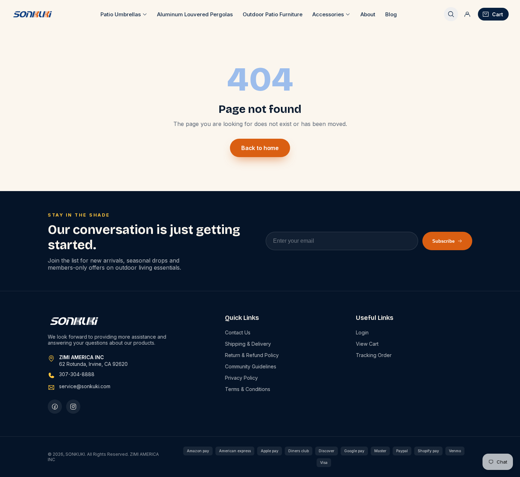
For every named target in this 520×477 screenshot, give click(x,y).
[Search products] (451, 14)
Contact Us (237, 332)
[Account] (467, 14)
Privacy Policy (241, 378)
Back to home (260, 147)
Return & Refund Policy (252, 355)
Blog (391, 14)
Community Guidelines (250, 366)
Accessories (328, 14)
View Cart (367, 344)
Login (362, 332)
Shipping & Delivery (248, 344)
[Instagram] (73, 407)
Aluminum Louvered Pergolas (195, 14)
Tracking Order (374, 355)
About (367, 14)
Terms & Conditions (247, 389)
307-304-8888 (76, 374)
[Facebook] (55, 407)
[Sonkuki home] (32, 14)
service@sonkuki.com (84, 386)
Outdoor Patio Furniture (272, 14)
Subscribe (443, 241)
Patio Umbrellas (120, 14)
